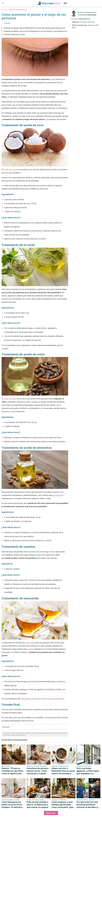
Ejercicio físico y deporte (85, 800)
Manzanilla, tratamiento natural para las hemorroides (42, 699)
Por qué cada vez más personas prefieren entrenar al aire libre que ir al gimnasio (88, 805)
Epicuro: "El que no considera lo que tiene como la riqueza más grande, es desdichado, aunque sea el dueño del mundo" (13, 771)
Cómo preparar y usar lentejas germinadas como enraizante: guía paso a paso (62, 805)
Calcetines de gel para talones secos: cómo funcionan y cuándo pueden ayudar (37, 771)
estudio (30, 649)
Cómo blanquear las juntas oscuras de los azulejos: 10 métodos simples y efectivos (12, 805)
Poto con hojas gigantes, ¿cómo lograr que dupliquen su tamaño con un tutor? (87, 771)
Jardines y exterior (83, 766)
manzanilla (29, 643)
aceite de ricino (10, 399)
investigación (58, 495)
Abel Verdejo (91, 15)
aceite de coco (10, 169)
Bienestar (5, 10)
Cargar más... (51, 813)
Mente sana (6, 766)
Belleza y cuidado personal (18, 10)
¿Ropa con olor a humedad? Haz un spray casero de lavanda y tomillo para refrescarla (63, 771)
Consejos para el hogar (60, 766)
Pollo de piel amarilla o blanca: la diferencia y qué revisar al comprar (38, 804)
